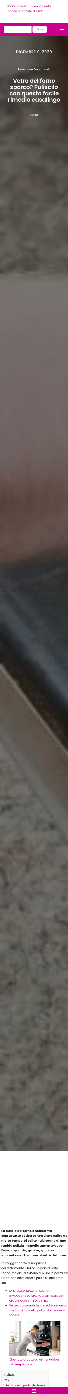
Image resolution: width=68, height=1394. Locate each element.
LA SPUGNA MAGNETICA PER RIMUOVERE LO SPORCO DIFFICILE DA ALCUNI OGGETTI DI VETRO (36, 1295)
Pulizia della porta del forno (25, 1385)
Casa (34, 115)
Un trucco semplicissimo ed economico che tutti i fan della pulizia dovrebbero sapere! (38, 1310)
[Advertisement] (30, 1191)
